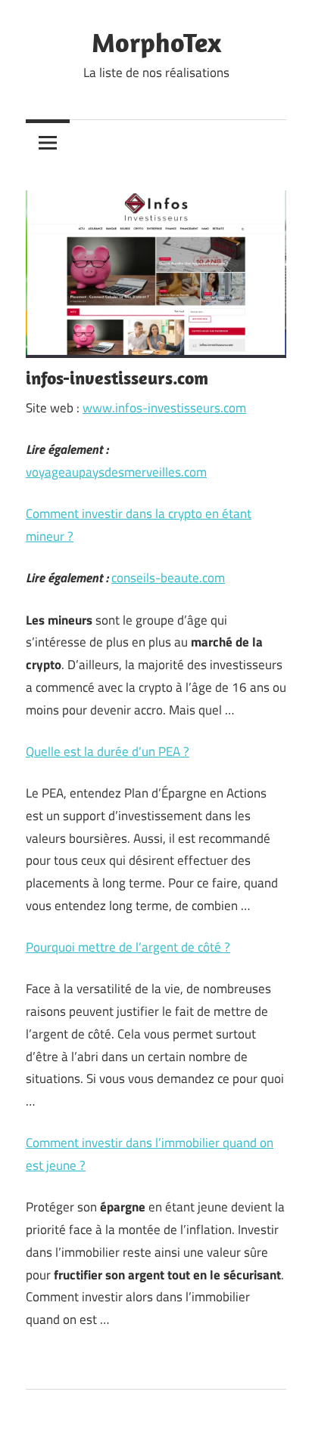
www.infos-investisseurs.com (164, 408)
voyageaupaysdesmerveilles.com (116, 472)
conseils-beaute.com (168, 578)
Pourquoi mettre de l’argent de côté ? (128, 947)
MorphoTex (156, 42)
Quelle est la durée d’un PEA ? (107, 751)
